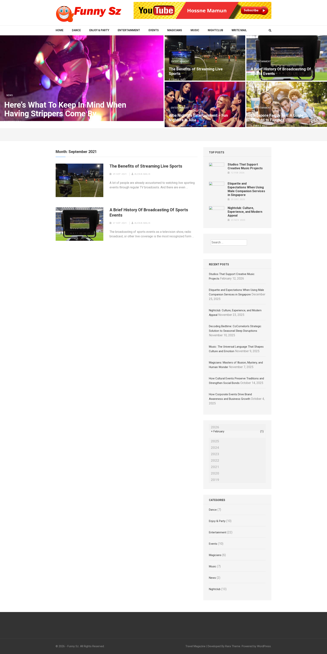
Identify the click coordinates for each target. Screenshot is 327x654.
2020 (215, 473)
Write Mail (239, 30)
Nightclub (215, 30)
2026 (215, 427)
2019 (215, 480)
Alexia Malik (142, 174)
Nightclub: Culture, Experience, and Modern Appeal (245, 211)
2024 (215, 448)
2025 (215, 441)
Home (59, 30)
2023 (215, 454)
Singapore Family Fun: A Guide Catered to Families (277, 117)
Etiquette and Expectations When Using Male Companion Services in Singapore (246, 189)
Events (154, 30)
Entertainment (129, 30)
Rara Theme (232, 646)
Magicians (174, 30)
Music (195, 30)
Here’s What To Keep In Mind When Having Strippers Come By (65, 109)
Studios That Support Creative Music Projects (245, 166)
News (9, 95)
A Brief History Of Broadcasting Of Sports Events (281, 71)
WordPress (264, 646)
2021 (215, 467)
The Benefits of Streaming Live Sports (196, 71)
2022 (215, 460)
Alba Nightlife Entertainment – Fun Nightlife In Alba (198, 117)
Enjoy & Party (99, 30)
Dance (76, 30)
